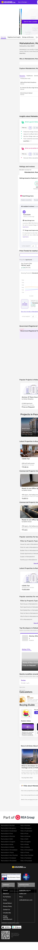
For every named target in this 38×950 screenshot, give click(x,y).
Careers (5, 890)
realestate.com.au (25, 890)
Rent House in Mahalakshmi (28, 604)
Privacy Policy (7, 906)
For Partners (7, 897)
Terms (5, 900)
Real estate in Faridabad (8, 858)
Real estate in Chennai (8, 836)
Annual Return (7, 903)
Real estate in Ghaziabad (8, 861)
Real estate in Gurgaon (8, 842)
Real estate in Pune (7, 833)
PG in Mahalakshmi (26, 619)
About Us (6, 893)
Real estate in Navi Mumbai (9, 855)
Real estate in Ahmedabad (9, 850)
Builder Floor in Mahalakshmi (29, 550)
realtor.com (22, 893)
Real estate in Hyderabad (9, 831)
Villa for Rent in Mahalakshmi (29, 616)
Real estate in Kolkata (7, 847)
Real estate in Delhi (7, 839)
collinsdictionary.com (25, 900)
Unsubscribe (7, 913)
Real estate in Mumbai (8, 825)
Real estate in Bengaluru (8, 828)
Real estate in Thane (7, 852)
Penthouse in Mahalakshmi (28, 560)
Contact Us (6, 909)
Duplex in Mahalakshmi (27, 556)
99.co (21, 897)
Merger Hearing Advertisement (7, 917)
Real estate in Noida (7, 844)
